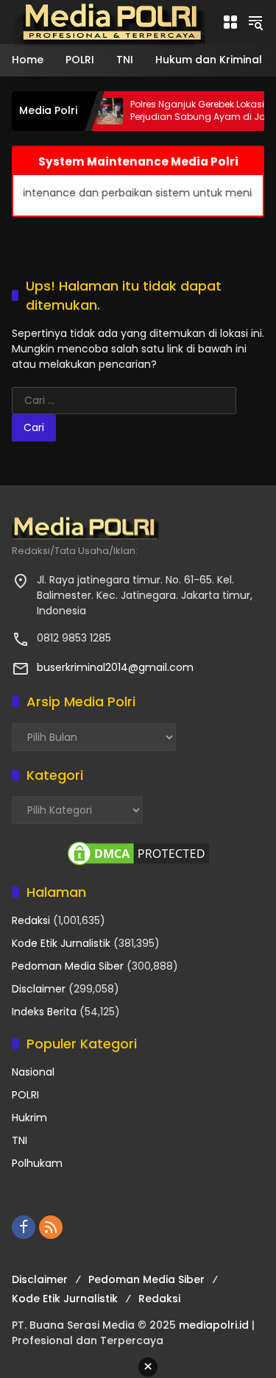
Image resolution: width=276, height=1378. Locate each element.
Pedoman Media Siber (68, 966)
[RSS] (51, 1227)
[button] (255, 22)
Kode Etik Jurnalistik (61, 943)
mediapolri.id (214, 1325)
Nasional (33, 1072)
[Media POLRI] (109, 21)
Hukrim (29, 1117)
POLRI (25, 1094)
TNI (19, 1140)
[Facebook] (23, 1227)
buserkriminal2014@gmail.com (115, 667)
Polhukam (37, 1163)
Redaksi (31, 920)
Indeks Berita (44, 1011)
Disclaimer (39, 988)
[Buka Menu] (230, 22)
